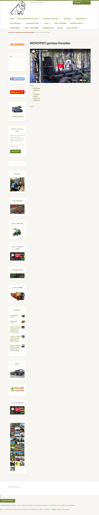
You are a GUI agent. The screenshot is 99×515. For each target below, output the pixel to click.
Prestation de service (32, 23)
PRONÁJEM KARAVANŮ (17, 116)
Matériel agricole (81, 18)
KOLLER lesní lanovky (76, 23)
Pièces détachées (15, 23)
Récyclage (67, 18)
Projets (46, 23)
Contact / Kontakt (71, 28)
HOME (12, 18)
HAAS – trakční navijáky (32, 28)
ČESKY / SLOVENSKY (60, 23)
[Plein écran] (23, 259)
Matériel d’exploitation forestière (28, 18)
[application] (17, 256)
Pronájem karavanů (48, 28)
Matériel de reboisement (51, 18)
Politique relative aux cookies (60, 509)
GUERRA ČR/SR (14, 28)
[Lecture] (12, 259)
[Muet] (21, 259)
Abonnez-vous (15, 151)
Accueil (12, 32)
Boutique (60, 28)
